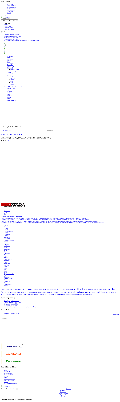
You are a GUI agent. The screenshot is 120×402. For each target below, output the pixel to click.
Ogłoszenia (10, 63)
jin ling (6, 376)
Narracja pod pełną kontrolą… (82, 219)
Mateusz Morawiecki (61, 292)
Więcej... (8, 140)
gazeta (5, 377)
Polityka (9, 60)
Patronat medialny (63, 393)
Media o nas (7, 246)
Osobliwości (7, 253)
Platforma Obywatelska (109, 292)
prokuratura (6, 294)
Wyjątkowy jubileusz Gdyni (11, 37)
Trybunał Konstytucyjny (40, 294)
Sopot (5, 266)
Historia (12, 73)
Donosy (6, 225)
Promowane (7, 260)
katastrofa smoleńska (22, 292)
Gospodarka (7, 234)
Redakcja (68, 389)
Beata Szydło (42, 289)
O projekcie (10, 4)
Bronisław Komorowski (51, 289)
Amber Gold (16, 289)
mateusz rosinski (8, 373)
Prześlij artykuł (11, 10)
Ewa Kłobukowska (9, 380)
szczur (5, 370)
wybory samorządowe (66, 294)
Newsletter (10, 11)
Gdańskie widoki (14, 69)
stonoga (6, 382)
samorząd (20, 294)
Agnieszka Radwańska (6, 289)
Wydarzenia (10, 56)
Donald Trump (69, 289)
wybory (59, 294)
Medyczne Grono (9, 29)
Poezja (12, 79)
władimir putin (74, 294)
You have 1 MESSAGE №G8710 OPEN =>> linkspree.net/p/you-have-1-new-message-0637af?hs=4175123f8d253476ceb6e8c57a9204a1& (37, 219)
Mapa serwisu (63, 395)
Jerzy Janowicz (14, 292)
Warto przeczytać (11, 100)
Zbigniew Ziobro (81, 294)
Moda (5, 247)
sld (27, 294)
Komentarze (10, 59)
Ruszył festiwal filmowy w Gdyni (12, 134)
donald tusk (78, 289)
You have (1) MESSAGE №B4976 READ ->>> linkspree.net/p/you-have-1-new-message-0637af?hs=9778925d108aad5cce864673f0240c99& (38, 222)
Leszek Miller (52, 292)
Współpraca (63, 390)
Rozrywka (10, 65)
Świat (8, 62)
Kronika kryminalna (17, 87)
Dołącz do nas (11, 8)
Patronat (9, 95)
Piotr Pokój (5, 130)
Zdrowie (9, 94)
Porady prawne (11, 88)
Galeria (9, 97)
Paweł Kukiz (95, 292)
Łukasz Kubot (89, 294)
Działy (5, 212)
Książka (6, 24)
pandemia (72, 292)
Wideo (9, 98)
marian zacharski (8, 374)
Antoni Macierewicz (33, 289)
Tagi (5, 214)
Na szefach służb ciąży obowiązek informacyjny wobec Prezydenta (21, 40)
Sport (8, 92)
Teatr (11, 82)
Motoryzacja (10, 66)
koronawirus (36, 292)
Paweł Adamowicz (82, 292)
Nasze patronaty (11, 5)
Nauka (9, 72)
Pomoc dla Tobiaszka (80, 218)
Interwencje (10, 68)
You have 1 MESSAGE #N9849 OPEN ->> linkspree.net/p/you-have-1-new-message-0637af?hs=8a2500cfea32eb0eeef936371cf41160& (36, 221)
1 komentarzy (115, 314)
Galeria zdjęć (8, 26)
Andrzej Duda (24, 289)
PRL (2, 294)
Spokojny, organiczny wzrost (11, 34)
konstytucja (30, 292)
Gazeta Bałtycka (8, 87)
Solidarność (30, 294)
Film (11, 76)
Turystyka (6, 277)
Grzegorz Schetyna (102, 289)
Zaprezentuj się (8, 284)
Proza (11, 81)
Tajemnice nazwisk (9, 274)
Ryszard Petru (12, 294)
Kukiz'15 (42, 292)
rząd (17, 294)
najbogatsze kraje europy (10, 383)
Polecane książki (9, 27)
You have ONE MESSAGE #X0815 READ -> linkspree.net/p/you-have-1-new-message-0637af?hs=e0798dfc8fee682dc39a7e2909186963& (37, 218)
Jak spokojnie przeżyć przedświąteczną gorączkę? (86, 221)
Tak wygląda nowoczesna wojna (12, 36)
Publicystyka (7, 263)
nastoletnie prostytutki (9, 379)
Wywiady (9, 57)
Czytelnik (3, 216)
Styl (8, 89)
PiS (100, 292)
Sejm (24, 294)
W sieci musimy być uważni (11, 39)
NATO (68, 292)
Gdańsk (6, 229)
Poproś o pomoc (11, 7)
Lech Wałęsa (46, 292)
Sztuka (12, 84)
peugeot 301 (7, 371)
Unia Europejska (52, 294)
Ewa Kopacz (90, 289)
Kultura (9, 75)
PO (117, 292)
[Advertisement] (60, 113)
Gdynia (6, 232)
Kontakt (9, 13)
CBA (57, 289)
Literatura (12, 78)
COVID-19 (61, 289)
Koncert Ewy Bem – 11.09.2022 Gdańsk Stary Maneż (90, 222)
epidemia (86, 289)
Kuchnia (9, 91)
